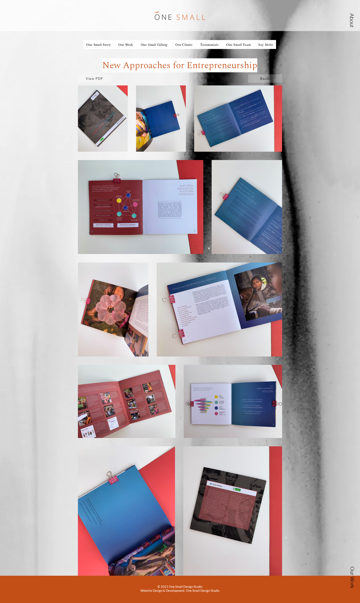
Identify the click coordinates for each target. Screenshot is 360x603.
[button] (125, 44)
